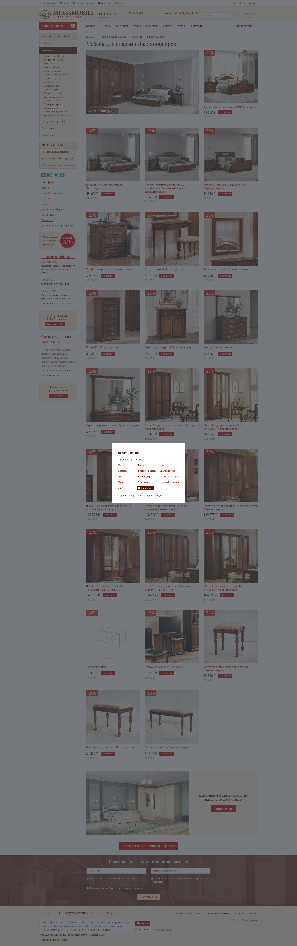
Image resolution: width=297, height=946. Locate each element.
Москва (122, 465)
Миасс (121, 482)
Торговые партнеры (130, 495)
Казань (142, 465)
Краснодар (144, 476)
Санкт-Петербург (169, 476)
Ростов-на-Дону (147, 470)
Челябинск (144, 482)
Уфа (162, 465)
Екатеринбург (167, 470)
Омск (121, 476)
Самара (122, 487)
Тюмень (122, 470)
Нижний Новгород (170, 482)
